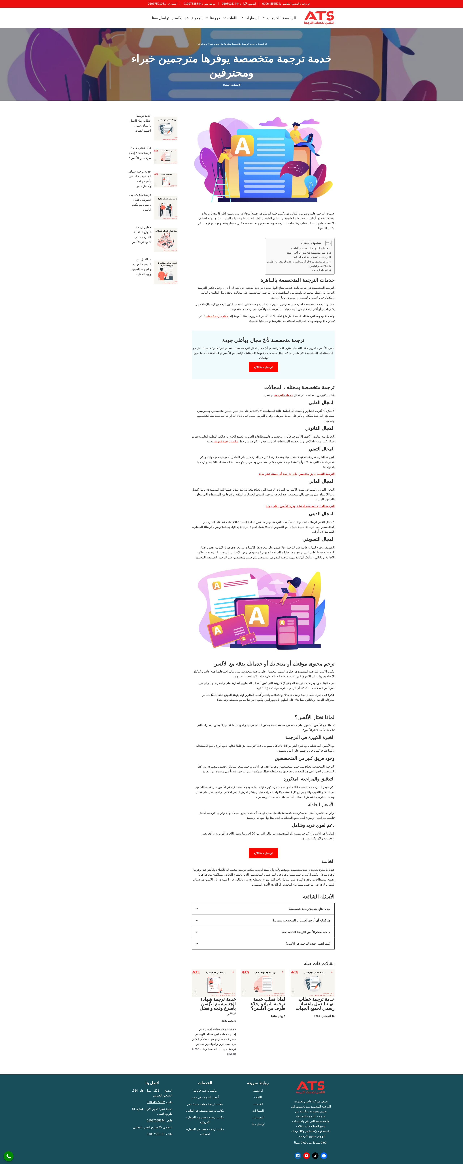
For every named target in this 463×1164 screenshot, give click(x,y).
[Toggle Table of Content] (327, 243)
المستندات (258, 1117)
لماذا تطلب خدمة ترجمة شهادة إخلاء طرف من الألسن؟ (267, 1004)
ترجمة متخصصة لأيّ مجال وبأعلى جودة (307, 252)
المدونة (197, 18)
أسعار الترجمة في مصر (205, 1097)
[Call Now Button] (9, 1156)
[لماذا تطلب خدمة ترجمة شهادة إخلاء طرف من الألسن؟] (165, 157)
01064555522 (271, 3)
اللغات (258, 1097)
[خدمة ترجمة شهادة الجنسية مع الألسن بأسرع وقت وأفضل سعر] (165, 181)
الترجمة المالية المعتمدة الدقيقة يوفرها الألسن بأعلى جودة (300, 506)
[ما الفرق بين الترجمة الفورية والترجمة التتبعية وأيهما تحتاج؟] (165, 272)
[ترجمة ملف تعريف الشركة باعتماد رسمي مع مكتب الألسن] (165, 208)
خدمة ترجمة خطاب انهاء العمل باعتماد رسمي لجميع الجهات (315, 1004)
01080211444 (230, 3)
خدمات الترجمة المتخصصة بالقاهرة (309, 248)
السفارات (258, 1110)
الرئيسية (289, 18)
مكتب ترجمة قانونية (226, 441)
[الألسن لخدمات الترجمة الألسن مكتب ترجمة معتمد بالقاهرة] (318, 18)
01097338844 (192, 3)
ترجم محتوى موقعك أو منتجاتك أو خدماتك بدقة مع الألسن (297, 261)
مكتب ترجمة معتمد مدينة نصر (205, 1104)
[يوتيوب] (306, 1155)
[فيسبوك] (324, 1155)
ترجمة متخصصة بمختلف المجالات (310, 257)
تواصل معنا (160, 18)
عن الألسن (180, 18)
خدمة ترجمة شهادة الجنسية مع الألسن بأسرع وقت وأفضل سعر (218, 1006)
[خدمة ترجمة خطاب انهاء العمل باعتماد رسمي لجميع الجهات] (165, 129)
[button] (264, 18)
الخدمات (236, 84)
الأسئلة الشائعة (320, 270)
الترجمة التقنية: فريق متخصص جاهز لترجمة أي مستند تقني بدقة (297, 473)
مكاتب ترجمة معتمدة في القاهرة (205, 1110)
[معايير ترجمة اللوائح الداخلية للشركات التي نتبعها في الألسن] (165, 240)
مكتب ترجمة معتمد (216, 316)
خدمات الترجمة (283, 395)
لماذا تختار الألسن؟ (318, 265)
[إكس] (315, 1155)
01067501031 (157, 3)
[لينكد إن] (298, 1155)
